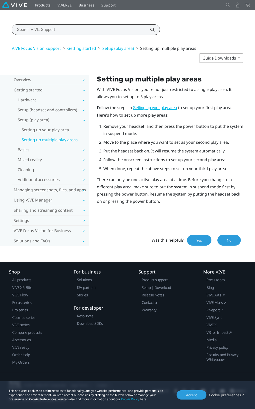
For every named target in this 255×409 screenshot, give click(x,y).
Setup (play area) (118, 48)
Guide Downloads (219, 58)
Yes (199, 240)
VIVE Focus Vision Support (36, 48)
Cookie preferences (225, 395)
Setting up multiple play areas (50, 139)
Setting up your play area (45, 130)
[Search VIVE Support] (150, 30)
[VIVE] (14, 5)
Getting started (81, 48)
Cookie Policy (130, 399)
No (229, 240)
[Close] (228, 5)
